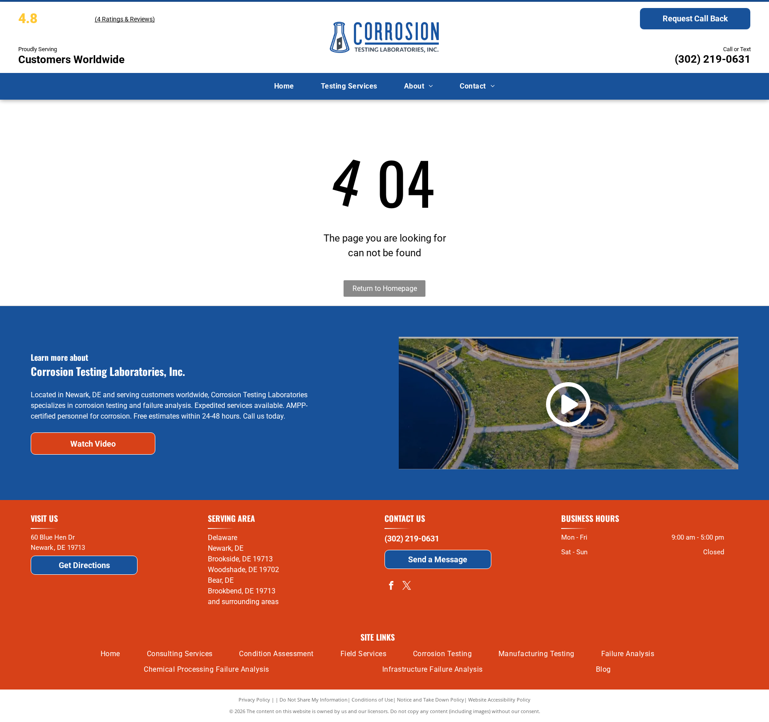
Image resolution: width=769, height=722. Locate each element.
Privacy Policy (254, 699)
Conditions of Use (372, 699)
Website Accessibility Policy (499, 699)
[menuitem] (284, 86)
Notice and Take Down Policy (430, 699)
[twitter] (406, 586)
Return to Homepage (384, 288)
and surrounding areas (243, 601)
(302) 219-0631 (713, 59)
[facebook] (391, 586)
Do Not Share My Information (313, 699)
